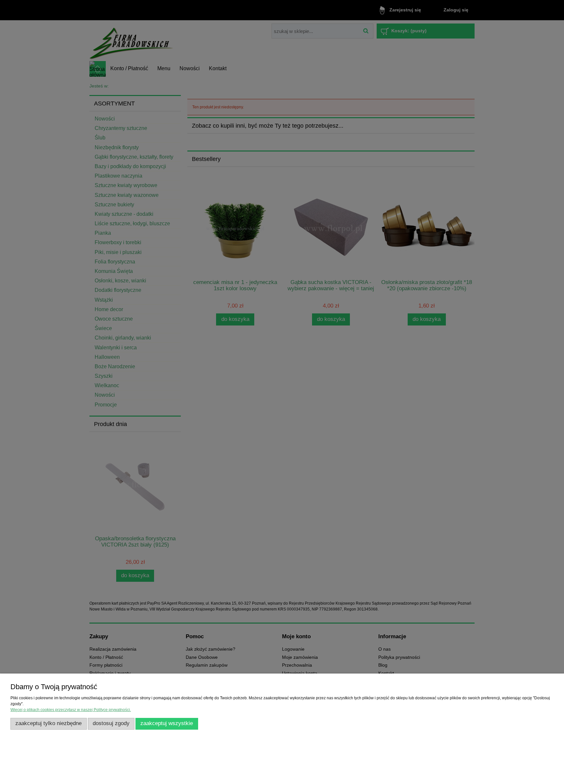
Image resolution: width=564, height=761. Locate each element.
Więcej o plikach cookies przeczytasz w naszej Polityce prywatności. (70, 709)
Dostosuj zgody (111, 723)
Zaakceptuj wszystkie (166, 723)
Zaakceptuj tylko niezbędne (48, 723)
